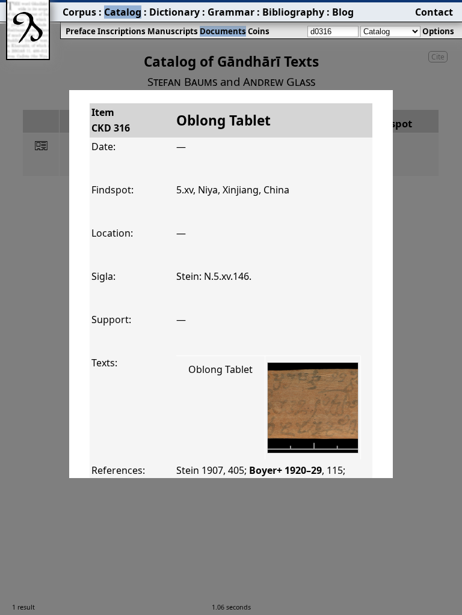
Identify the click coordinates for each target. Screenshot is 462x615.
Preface (81, 31)
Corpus (79, 12)
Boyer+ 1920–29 (285, 470)
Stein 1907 (199, 470)
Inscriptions (121, 31)
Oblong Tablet (220, 369)
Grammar (231, 12)
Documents (223, 31)
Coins (259, 31)
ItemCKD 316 (110, 120)
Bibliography (293, 12)
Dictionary (174, 12)
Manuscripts (172, 31)
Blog (343, 12)
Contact (434, 12)
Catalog (122, 12)
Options (438, 31)
